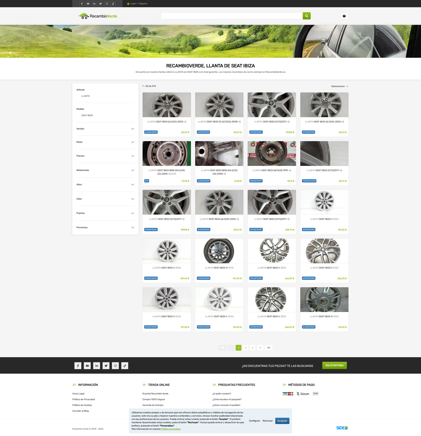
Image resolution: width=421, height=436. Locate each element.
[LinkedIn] (94, 3)
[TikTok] (113, 3)
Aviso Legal (78, 393)
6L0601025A (309, 327)
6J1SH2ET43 (203, 132)
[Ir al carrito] (344, 16)
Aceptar (282, 420)
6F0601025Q (256, 278)
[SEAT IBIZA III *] (167, 104)
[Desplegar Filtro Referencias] (132, 170)
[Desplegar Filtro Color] (132, 199)
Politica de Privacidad (83, 399)
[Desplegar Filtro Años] (132, 184)
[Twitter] (100, 3)
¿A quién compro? (221, 393)
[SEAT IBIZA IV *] (167, 153)
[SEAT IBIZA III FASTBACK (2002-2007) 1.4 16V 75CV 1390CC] (324, 299)
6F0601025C (256, 132)
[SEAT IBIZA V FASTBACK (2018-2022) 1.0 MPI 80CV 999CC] (324, 202)
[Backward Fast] (222, 348)
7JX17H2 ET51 (309, 181)
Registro (143, 3)
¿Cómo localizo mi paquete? (226, 399)
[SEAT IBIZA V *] (272, 104)
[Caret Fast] (231, 348)
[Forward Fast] (269, 348)
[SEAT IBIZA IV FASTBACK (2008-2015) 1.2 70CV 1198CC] (219, 250)
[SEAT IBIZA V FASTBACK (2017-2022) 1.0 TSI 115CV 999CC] (272, 250)
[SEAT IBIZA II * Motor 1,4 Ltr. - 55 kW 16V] (272, 153)
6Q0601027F (256, 181)
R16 (146, 181)
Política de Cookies (82, 405)
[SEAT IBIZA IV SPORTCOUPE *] (219, 104)
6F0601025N (309, 229)
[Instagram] (106, 3)
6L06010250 (151, 132)
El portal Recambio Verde (155, 393)
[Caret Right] (260, 348)
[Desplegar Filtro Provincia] (132, 227)
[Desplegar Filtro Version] (132, 128)
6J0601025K (204, 181)
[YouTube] (88, 3)
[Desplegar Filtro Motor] (132, 142)
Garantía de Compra (152, 405)
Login (133, 3)
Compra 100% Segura (153, 399)
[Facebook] (81, 3)
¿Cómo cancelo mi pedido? (226, 405)
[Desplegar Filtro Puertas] (132, 213)
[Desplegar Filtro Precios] (132, 156)
